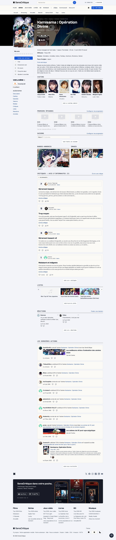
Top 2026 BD (78, 511)
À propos (16, 532)
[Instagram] (93, 474)
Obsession (16, 514)
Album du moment (94, 519)
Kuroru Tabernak (52, 183)
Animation (51, 18)
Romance (75, 56)
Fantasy (62, 56)
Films (15, 508)
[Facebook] (89, 474)
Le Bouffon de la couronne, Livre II (63, 517)
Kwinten (50, 232)
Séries (46, 18)
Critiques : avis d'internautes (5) (53, 173)
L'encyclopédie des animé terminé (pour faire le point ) (59, 444)
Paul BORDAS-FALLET (50, 408)
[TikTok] (96, 474)
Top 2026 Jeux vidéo (49, 511)
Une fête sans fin (79, 514)
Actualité (15, 519)
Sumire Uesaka (86, 94)
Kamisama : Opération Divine (61, 18)
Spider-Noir (31, 514)
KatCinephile (47, 381)
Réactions (41, 311)
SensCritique (40, 18)
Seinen (80, 56)
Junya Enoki (41, 94)
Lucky (30, 516)
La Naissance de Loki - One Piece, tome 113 (80, 517)
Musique (92, 508)
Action (57, 56)
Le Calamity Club (63, 514)
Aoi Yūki (73, 94)
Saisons (40, 133)
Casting (40, 77)
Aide (47, 532)
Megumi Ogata (97, 94)
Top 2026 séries (33, 511)
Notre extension (40, 532)
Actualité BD (77, 521)
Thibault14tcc (47, 364)
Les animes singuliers (78, 427)
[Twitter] (86, 474)
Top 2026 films (17, 511)
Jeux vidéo (48, 508)
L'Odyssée (16, 516)
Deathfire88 (47, 347)
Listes (40, 285)
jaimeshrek (46, 399)
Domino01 (46, 442)
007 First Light (47, 514)
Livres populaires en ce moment (65, 521)
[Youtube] (102, 474)
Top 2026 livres (63, 511)
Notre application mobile (27, 532)
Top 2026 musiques (95, 511)
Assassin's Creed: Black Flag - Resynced (50, 517)
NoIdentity (46, 416)
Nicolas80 (51, 207)
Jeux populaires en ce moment (50, 521)
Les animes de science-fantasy (61, 427)
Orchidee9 (46, 390)
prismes (50, 256)
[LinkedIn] (99, 474)
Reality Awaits (93, 516)
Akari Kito (51, 94)
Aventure (68, 56)
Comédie (52, 56)
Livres (61, 508)
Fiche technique (42, 62)
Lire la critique (43, 198)
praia (44, 425)
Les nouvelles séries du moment (35, 520)
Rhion (44, 373)
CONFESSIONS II (94, 514)
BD (75, 508)
